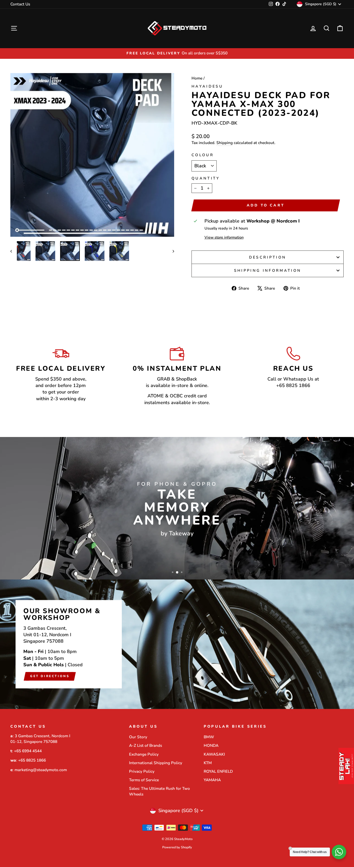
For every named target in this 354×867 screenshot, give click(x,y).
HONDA (211, 745)
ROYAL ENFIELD (218, 771)
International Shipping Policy (155, 762)
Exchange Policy (144, 754)
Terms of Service (144, 780)
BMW (209, 737)
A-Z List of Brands (145, 745)
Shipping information (267, 270)
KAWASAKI (214, 754)
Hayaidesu (207, 86)
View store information (224, 237)
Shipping (224, 142)
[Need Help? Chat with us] (339, 852)
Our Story (138, 737)
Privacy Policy (141, 771)
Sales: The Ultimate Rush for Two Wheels (159, 791)
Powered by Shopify (177, 847)
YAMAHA (212, 780)
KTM (208, 762)
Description (267, 257)
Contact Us (20, 4)
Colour (203, 154)
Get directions (49, 676)
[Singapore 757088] (177, 644)
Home (197, 78)
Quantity (206, 178)
